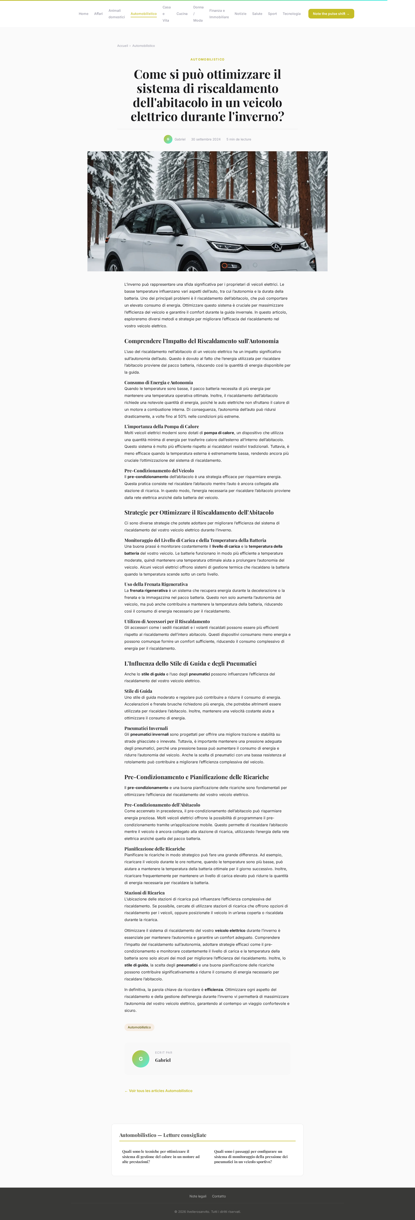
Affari (98, 14)
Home (83, 14)
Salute (257, 14)
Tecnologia (292, 14)
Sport (272, 14)
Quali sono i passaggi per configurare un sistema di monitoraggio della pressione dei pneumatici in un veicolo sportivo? (251, 1156)
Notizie (240, 14)
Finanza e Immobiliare (219, 13)
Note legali (197, 1196)
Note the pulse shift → (331, 14)
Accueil (122, 46)
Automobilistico (144, 14)
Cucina (182, 14)
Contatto (219, 1196)
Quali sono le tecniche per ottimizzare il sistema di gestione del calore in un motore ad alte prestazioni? (161, 1156)
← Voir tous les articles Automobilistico (158, 1090)
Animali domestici (117, 13)
